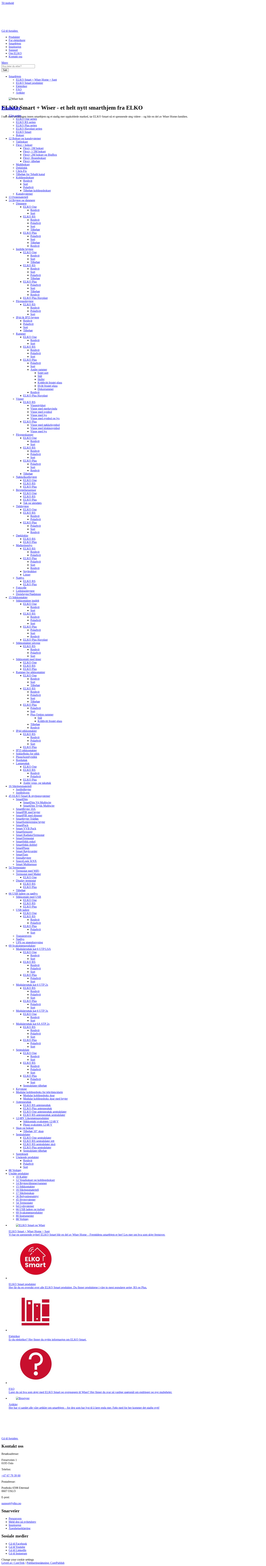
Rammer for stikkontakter (30, 672)
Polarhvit (28, 187)
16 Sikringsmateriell (20, 786)
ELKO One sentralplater (37, 1137)
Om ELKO (15, 53)
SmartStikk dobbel (26, 844)
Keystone (21, 1088)
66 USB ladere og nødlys (23, 893)
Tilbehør (35, 229)
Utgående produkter (27, 1157)
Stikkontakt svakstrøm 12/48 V (41, 1121)
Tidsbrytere (22, 506)
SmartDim (22, 799)
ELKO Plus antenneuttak (37, 1108)
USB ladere (22, 909)
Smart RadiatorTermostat (30, 835)
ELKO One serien (26, 118)
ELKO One (30, 206)
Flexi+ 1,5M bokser (34, 151)
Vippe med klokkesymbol (45, 428)
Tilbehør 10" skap (33, 1131)
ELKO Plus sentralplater (37, 1147)
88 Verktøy (15, 1170)
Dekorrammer (46, 389)
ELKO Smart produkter (29, 82)
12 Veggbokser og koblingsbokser (35, 1180)
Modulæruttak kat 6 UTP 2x (32, 984)
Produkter (14, 37)
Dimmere (21, 203)
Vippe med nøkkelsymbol (45, 424)
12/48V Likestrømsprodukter (32, 1118)
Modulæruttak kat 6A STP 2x (33, 1023)
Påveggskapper (24, 434)
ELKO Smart (23, 131)
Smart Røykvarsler (26, 851)
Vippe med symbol (41, 411)
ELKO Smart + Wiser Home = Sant (36, 79)
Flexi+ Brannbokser (34, 157)
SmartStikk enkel (25, 841)
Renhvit (27, 180)
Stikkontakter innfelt (27, 600)
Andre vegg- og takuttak (37, 782)
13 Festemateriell (18, 197)
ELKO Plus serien (26, 125)
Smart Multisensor (26, 864)
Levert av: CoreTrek (13, 1562)
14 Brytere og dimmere (22, 200)
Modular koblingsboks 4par (39, 1095)
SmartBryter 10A (26, 808)
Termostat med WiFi (27, 870)
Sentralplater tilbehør (35, 1085)
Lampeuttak (22, 763)
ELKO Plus (30, 232)
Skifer (41, 379)
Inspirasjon (15, 46)
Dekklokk (21, 167)
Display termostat (26, 880)
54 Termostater (17, 867)
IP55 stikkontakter (26, 750)
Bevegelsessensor (26, 489)
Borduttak (21, 760)
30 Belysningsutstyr (27, 1196)
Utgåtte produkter (19, 1173)
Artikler (20, 92)
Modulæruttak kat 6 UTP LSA (33, 948)
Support (13, 50)
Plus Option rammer (41, 714)
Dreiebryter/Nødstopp (28, 594)
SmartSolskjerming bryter (30, 822)
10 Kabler (21, 1176)
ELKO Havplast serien (29, 128)
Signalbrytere (23, 857)
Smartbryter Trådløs (27, 818)
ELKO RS (29, 216)
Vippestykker (38, 405)
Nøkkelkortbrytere (26, 476)
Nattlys (20, 577)
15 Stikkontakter (18, 597)
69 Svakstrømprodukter (22, 945)
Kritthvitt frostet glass (50, 382)
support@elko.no (11, 1503)
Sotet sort (43, 372)
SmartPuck (22, 825)
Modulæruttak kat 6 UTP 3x (32, 1010)
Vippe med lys (38, 415)
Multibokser (23, 164)
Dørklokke (22, 535)
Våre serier (15, 115)
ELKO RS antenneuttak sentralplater (44, 1114)
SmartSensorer (24, 831)
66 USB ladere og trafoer (30, 1209)
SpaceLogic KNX (26, 861)
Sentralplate (22, 1049)
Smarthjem (15, 43)
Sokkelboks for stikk (27, 753)
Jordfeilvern (22, 792)
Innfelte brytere (24, 249)
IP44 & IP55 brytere (27, 317)
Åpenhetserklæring (19, 1528)
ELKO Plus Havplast (35, 297)
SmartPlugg (22, 848)
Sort (25, 184)
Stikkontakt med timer (28, 659)
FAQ (19, 89)
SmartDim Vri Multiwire (37, 802)
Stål (40, 376)
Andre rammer (38, 369)
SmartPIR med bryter (28, 812)
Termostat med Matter (28, 874)
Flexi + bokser (24, 144)
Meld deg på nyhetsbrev (22, 1521)
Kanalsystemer (24, 193)
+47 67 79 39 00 (10, 1475)
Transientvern (23, 935)
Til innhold (7, 3)
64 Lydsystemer (25, 1206)
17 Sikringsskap (25, 1193)
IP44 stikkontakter (26, 730)
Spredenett (22, 1154)
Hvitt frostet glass (48, 385)
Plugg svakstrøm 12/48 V (37, 1124)
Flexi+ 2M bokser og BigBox (40, 154)
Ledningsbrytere (25, 590)
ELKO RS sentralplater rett (38, 1140)
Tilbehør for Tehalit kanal (30, 174)
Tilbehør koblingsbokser (37, 190)
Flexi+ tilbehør (31, 161)
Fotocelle (21, 587)
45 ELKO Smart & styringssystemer (29, 795)
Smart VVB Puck (26, 828)
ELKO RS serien (26, 122)
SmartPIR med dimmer (29, 815)
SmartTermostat (25, 838)
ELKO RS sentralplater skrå (39, 1144)
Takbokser (22, 141)
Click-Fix (21, 171)
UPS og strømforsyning (29, 942)
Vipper (20, 398)
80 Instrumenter (25, 1215)
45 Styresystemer (25, 1199)
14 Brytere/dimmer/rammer (31, 1183)
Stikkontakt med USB (28, 896)
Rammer (21, 333)
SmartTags (22, 854)
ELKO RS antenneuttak (37, 1105)
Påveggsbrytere (24, 301)
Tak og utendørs (32, 503)
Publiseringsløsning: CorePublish (45, 1562)
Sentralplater (23, 1134)
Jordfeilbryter (23, 789)
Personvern (15, 1518)
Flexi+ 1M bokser (33, 148)
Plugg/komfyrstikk (26, 756)
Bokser (20, 135)
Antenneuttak (23, 1101)
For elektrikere (17, 40)
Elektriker (21, 86)
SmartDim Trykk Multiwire (38, 805)
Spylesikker (30, 571)
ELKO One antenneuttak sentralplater (44, 1111)
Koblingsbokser (25, 177)
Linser (26, 574)
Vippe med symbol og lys (45, 418)
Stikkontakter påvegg (28, 642)
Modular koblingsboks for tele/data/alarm (39, 1092)
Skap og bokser (25, 1127)
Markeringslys (24, 545)
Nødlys (20, 939)
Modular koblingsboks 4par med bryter (45, 1098)
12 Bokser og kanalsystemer (25, 138)
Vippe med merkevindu (43, 408)
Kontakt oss (15, 56)
